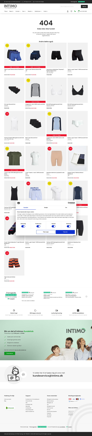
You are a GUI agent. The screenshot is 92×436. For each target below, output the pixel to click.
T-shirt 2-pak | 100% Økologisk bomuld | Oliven (13, 173)
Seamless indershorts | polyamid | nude (55, 172)
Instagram (70, 414)
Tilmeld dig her (9, 353)
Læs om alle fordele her (20, 350)
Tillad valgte (46, 232)
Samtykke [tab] (26, 207)
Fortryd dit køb (29, 401)
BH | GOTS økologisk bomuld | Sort (75, 104)
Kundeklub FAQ (29, 404)
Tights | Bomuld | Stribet (9, 277)
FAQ (26, 402)
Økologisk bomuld (51, 406)
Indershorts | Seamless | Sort (74, 242)
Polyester (49, 413)
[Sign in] (68, 11)
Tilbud (5, 11)
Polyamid (49, 416)
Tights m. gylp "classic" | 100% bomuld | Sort (78, 69)
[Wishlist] (71, 11)
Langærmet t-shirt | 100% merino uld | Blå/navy (55, 138)
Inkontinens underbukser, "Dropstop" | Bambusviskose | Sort (55, 70)
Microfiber (49, 415)
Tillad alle (65, 232)
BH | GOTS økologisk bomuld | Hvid (54, 104)
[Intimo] (10, 6)
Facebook (70, 413)
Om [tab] (66, 207)
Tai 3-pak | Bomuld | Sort (9, 104)
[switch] (38, 226)
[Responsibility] (75, 11)
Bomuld (48, 409)
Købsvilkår (28, 406)
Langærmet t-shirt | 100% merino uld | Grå (35, 104)
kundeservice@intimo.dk (48, 375)
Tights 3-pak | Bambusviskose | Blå (33, 69)
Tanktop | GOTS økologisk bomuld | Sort (13, 207)
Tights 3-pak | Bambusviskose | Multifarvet (14, 69)
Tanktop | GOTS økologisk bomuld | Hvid (56, 242)
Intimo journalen (7, 399)
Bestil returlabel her (30, 411)
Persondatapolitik (29, 409)
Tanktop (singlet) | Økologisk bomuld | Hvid (14, 137)
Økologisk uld (50, 402)
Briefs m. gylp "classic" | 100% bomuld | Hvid (78, 137)
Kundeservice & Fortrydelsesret (32, 399)
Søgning (84, 6)
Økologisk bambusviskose (52, 399)
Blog (5, 401)
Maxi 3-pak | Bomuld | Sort (31, 137)
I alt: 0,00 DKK (83, 11)
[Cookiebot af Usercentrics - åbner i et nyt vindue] (69, 203)
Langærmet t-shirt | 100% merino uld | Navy (78, 207)
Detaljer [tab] (46, 207)
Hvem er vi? (70, 411)
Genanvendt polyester (52, 411)
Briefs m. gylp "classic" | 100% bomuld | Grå (35, 242)
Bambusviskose (50, 401)
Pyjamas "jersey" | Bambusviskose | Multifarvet (75, 173)
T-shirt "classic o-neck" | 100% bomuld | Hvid (34, 173)
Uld (47, 404)
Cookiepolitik (28, 408)
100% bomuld (50, 408)
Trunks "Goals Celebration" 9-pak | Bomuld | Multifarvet (14, 243)
